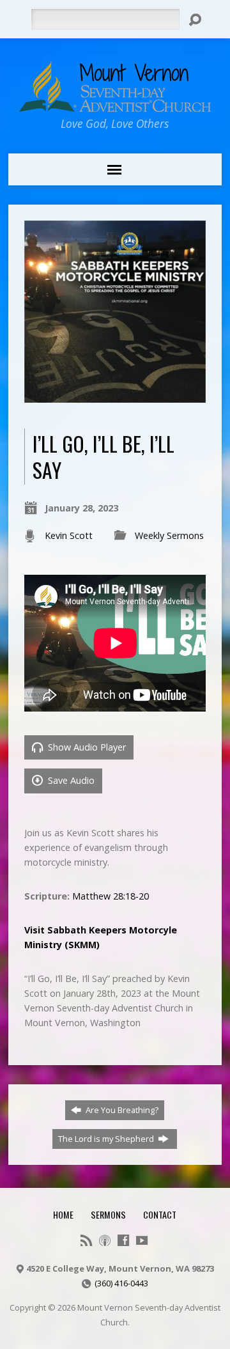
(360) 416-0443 (121, 1283)
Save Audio (70, 780)
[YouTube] (142, 1240)
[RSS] (86, 1240)
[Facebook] (123, 1240)
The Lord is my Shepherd (107, 1138)
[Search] (194, 19)
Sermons (108, 1214)
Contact (159, 1214)
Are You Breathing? (121, 1110)
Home (63, 1214)
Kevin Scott (69, 535)
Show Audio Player (85, 747)
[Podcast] (105, 1240)
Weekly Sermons (169, 535)
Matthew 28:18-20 (110, 896)
